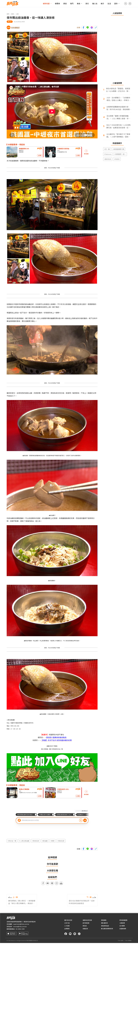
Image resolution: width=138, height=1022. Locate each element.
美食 (78, 3)
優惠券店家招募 (87, 920)
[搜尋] (125, 3)
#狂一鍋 (107, 149)
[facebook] (65, 933)
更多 (116, 3)
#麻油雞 (45, 841)
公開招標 (122, 923)
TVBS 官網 (120, 940)
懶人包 (94, 3)
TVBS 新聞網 (128, 940)
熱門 (72, 3)
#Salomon (107, 154)
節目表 (85, 926)
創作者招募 (86, 923)
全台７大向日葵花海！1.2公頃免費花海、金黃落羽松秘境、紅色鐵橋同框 (118, 126)
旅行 (87, 3)
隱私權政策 (104, 923)
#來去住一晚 (12, 841)
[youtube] (70, 933)
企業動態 (67, 929)
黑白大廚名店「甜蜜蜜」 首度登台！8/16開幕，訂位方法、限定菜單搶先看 (118, 89)
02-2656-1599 (20, 929)
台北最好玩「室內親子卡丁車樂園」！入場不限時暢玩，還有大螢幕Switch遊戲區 (118, 135)
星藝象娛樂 (123, 929)
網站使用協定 (105, 926)
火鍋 (17, 14)
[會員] (130, 3)
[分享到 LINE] (87, 27)
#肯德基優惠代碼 (118, 149)
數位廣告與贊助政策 (107, 929)
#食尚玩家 (35, 841)
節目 (65, 3)
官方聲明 (122, 926)
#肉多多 (117, 159)
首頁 (8, 14)
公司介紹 (67, 923)
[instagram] (79, 933)
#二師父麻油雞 (24, 841)
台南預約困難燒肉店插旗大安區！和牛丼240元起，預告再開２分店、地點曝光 (118, 108)
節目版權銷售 (123, 920)
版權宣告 (85, 929)
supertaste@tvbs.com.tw (21, 924)
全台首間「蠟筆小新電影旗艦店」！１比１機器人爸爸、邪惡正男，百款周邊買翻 (118, 117)
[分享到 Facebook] (83, 27)
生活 (109, 3)
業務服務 (103, 920)
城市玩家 (46, 3)
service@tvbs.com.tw (20, 926)
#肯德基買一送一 (120, 154)
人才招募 (67, 926)
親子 (102, 3)
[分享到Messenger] (91, 27)
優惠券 (57, 3)
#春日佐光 (107, 159)
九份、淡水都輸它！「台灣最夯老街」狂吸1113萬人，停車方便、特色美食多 (118, 99)
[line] (74, 933)
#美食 (52, 841)
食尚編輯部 (15, 27)
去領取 (39, 155)
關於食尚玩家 (68, 920)
